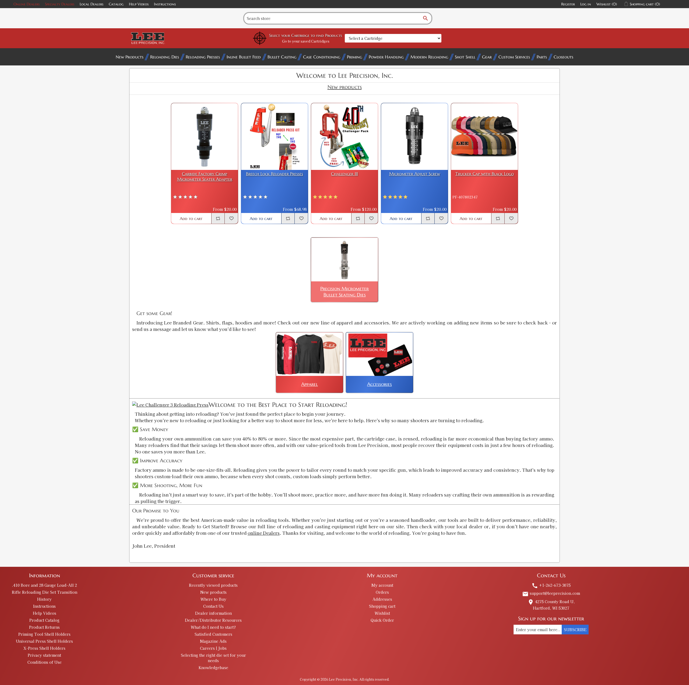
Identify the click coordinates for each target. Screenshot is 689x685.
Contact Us (213, 606)
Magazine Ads (213, 641)
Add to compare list (218, 218)
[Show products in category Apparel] (309, 354)
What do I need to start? (213, 627)
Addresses (382, 599)
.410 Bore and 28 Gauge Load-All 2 (44, 585)
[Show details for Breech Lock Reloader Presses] (274, 136)
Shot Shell (465, 57)
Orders (382, 592)
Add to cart (191, 218)
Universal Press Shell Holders (44, 641)
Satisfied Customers (213, 634)
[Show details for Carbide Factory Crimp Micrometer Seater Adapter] (204, 136)
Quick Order (382, 620)
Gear (487, 57)
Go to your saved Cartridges (305, 41)
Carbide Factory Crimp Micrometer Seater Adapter (204, 176)
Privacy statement (44, 655)
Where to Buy (213, 599)
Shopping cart (382, 606)
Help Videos (139, 4)
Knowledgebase (213, 667)
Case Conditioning (321, 57)
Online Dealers (26, 4)
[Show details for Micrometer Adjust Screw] (414, 136)
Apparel (309, 384)
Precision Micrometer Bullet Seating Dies (344, 291)
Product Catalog (44, 620)
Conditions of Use (44, 662)
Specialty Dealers (59, 4)
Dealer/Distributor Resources (213, 620)
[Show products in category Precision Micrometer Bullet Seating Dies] (344, 259)
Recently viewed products (213, 585)
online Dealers (264, 533)
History (44, 599)
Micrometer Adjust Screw (414, 173)
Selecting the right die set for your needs (213, 657)
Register (568, 4)
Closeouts (563, 57)
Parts (542, 57)
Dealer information (213, 613)
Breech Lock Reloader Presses (274, 173)
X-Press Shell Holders (44, 648)
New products (213, 592)
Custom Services (514, 57)
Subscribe (575, 629)
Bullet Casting (282, 57)
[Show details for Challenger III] (344, 136)
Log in (585, 4)
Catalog (116, 4)
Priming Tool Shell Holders (44, 634)
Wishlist (382, 613)
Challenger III (344, 173)
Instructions (165, 4)
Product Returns (44, 627)
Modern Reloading (429, 57)
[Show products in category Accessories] (379, 354)
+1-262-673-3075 (551, 585)
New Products (129, 57)
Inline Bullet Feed (244, 57)
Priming (354, 57)
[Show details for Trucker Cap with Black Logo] (484, 136)
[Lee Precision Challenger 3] (170, 404)
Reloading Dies (164, 57)
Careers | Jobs (213, 648)
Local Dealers (91, 4)
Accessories (379, 384)
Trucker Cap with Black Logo (484, 173)
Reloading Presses (203, 57)
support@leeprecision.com (551, 593)
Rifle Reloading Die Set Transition (44, 592)
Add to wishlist (231, 218)
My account (382, 585)
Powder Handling (386, 57)
